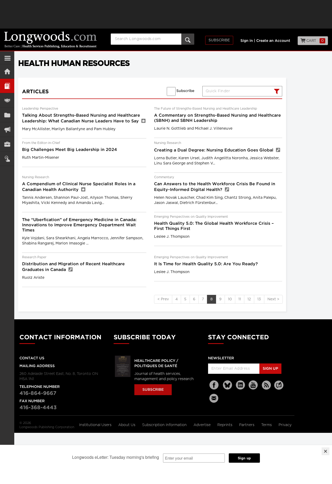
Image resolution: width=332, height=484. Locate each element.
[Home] (7, 71)
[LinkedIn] (240, 385)
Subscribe (219, 40)
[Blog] (278, 388)
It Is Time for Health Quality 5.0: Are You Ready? (206, 264)
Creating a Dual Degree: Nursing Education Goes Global (214, 150)
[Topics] (7, 86)
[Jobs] (7, 144)
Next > (273, 299)
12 (249, 299)
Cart (314, 41)
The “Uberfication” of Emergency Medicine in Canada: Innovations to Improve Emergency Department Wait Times (79, 225)
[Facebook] (214, 385)
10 (230, 299)
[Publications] (7, 115)
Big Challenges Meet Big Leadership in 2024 (69, 150)
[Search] (276, 92)
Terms (267, 425)
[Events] (7, 100)
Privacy (285, 425)
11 (239, 299)
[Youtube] (253, 385)
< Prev (163, 299)
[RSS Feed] (266, 385)
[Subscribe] (7, 158)
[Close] (325, 451)
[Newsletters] (214, 398)
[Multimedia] (7, 129)
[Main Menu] (7, 60)
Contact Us (31, 358)
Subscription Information (164, 425)
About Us (127, 425)
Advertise (202, 425)
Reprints (225, 425)
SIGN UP (270, 368)
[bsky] (227, 385)
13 (259, 299)
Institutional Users (96, 425)
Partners (247, 425)
